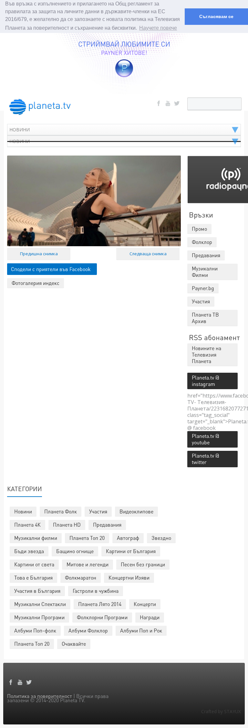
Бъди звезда (29, 551)
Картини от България (131, 551)
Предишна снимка (39, 254)
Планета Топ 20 (87, 537)
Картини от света (34, 564)
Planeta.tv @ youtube (205, 439)
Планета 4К (27, 524)
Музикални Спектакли (40, 604)
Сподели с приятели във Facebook (51, 269)
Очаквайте (74, 643)
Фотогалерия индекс (35, 282)
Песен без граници (143, 564)
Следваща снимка (148, 254)
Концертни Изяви (129, 577)
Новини (23, 511)
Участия (98, 511)
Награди (150, 617)
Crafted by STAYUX (221, 711)
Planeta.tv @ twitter (205, 458)
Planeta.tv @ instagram (205, 380)
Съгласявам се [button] (216, 16)
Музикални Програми (39, 617)
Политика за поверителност (39, 696)
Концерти (145, 604)
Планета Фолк (60, 511)
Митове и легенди (87, 564)
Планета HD (67, 524)
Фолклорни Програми (102, 617)
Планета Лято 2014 (99, 604)
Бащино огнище (75, 551)
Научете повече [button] (158, 28)
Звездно (161, 537)
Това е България (33, 577)
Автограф (128, 537)
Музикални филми (35, 537)
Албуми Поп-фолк (35, 630)
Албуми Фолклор (88, 630)
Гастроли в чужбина (96, 590)
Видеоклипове (136, 511)
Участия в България (37, 590)
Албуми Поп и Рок (141, 630)
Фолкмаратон (80, 577)
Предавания (107, 524)
